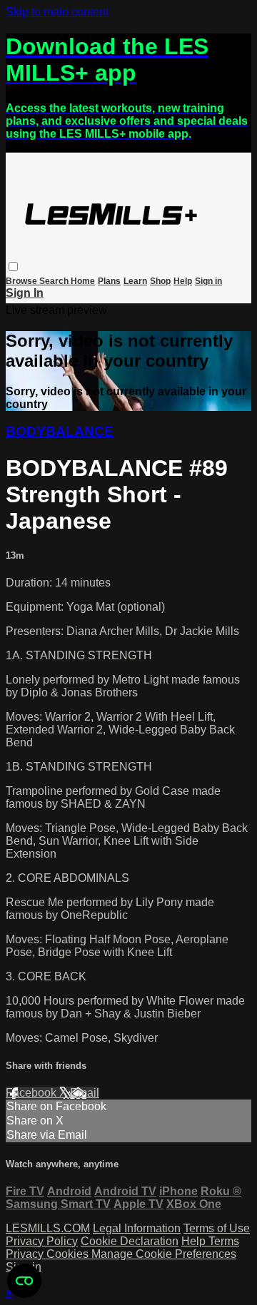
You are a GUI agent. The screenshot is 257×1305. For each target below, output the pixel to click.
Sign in (208, 281)
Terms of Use (216, 1228)
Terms (223, 1241)
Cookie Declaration (129, 1241)
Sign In (25, 293)
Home (83, 281)
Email (84, 1093)
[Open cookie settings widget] (24, 1281)
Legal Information (137, 1228)
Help (182, 281)
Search (55, 281)
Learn (135, 281)
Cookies (68, 1254)
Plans (109, 281)
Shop (160, 281)
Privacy (26, 1254)
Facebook (32, 1093)
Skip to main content (57, 12)
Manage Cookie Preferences (163, 1254)
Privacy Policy (42, 1241)
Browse (22, 281)
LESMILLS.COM (48, 1228)
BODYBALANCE (60, 431)
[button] (13, 266)
